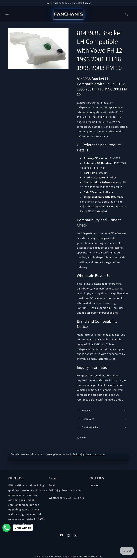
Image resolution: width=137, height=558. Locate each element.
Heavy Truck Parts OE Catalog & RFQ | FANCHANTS (63, 556)
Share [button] (83, 437)
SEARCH (93, 485)
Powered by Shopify (93, 556)
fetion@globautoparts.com (89, 454)
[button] (7, 14)
